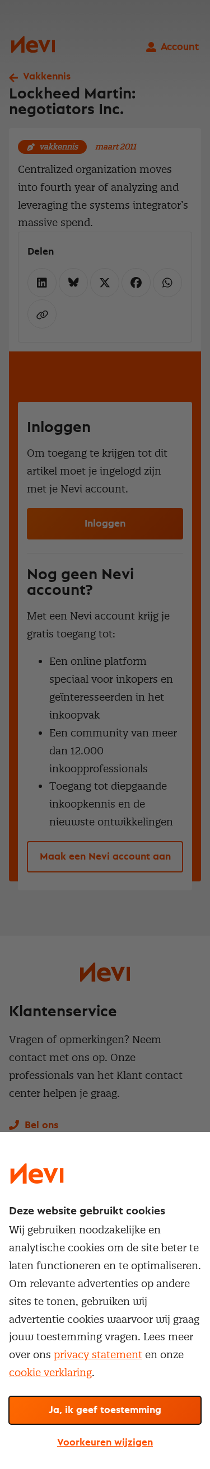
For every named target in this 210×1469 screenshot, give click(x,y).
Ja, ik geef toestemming (105, 1410)
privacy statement (98, 1354)
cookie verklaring (50, 1372)
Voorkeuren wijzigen (105, 1443)
